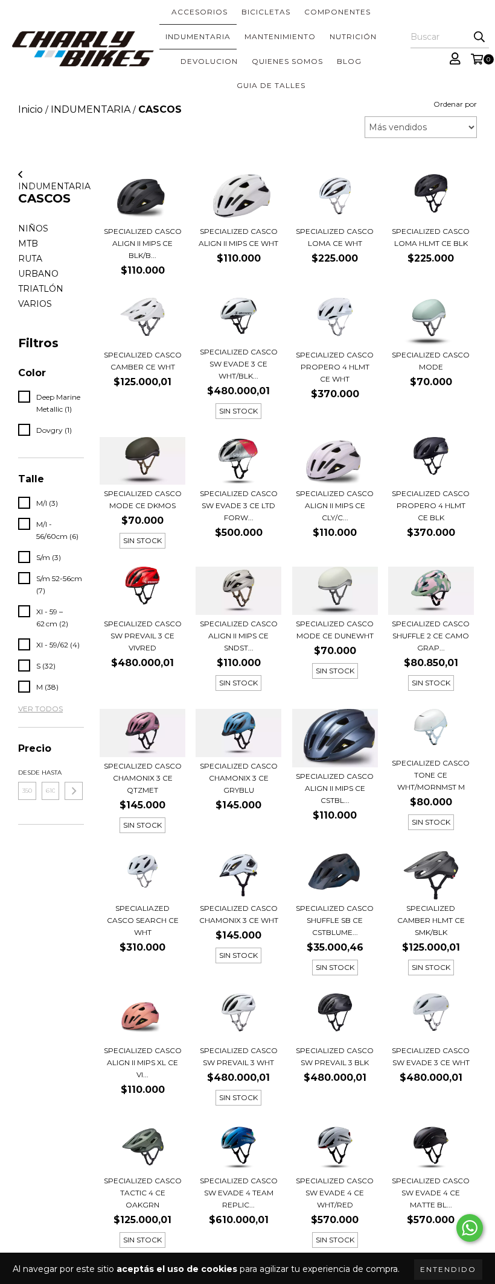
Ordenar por (455, 104)
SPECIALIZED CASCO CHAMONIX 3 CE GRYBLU (239, 778)
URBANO (38, 273)
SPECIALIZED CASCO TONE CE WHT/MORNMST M (431, 774)
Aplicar (74, 791)
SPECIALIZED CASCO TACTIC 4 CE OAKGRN (143, 1192)
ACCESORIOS (199, 11)
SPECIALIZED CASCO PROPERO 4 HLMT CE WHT (335, 366)
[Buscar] (479, 37)
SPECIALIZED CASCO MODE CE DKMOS (143, 499)
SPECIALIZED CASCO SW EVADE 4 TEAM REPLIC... (239, 1192)
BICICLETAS (265, 11)
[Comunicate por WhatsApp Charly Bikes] (469, 1228)
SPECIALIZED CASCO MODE (431, 360)
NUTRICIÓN (353, 36)
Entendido (448, 1269)
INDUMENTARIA (198, 36)
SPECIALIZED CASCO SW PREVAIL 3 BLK (335, 1056)
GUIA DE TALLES (271, 85)
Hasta (51, 772)
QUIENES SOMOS (287, 61)
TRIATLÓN (40, 288)
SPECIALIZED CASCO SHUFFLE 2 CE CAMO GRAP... (431, 635)
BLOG (349, 61)
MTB (28, 243)
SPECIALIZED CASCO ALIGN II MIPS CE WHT (238, 237)
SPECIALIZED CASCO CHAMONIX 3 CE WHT (238, 914)
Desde (27, 772)
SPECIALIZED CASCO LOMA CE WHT (335, 237)
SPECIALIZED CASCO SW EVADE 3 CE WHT (431, 1056)
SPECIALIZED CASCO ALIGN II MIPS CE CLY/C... (335, 505)
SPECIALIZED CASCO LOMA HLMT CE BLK (431, 237)
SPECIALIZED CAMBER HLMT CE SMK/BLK (431, 920)
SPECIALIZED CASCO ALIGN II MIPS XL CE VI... (143, 1062)
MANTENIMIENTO (280, 36)
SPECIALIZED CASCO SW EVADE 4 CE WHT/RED (335, 1192)
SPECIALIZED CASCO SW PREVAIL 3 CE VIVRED (143, 635)
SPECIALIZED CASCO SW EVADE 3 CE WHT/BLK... (239, 363)
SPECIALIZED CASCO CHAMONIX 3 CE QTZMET (143, 778)
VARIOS (35, 303)
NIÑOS (33, 228)
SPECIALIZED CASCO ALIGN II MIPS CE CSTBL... (335, 788)
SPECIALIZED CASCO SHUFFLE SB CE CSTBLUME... (335, 920)
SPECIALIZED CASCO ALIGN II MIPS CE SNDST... (239, 635)
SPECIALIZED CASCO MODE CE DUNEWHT (335, 629)
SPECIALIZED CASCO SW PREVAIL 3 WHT (239, 1056)
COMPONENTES (337, 11)
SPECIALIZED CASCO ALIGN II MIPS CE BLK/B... (143, 243)
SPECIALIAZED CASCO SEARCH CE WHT (143, 920)
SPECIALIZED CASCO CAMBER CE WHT (143, 360)
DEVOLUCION (209, 61)
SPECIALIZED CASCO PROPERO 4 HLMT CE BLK (431, 505)
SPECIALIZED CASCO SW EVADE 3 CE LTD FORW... (239, 505)
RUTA (30, 258)
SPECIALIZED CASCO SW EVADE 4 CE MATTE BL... (431, 1192)
